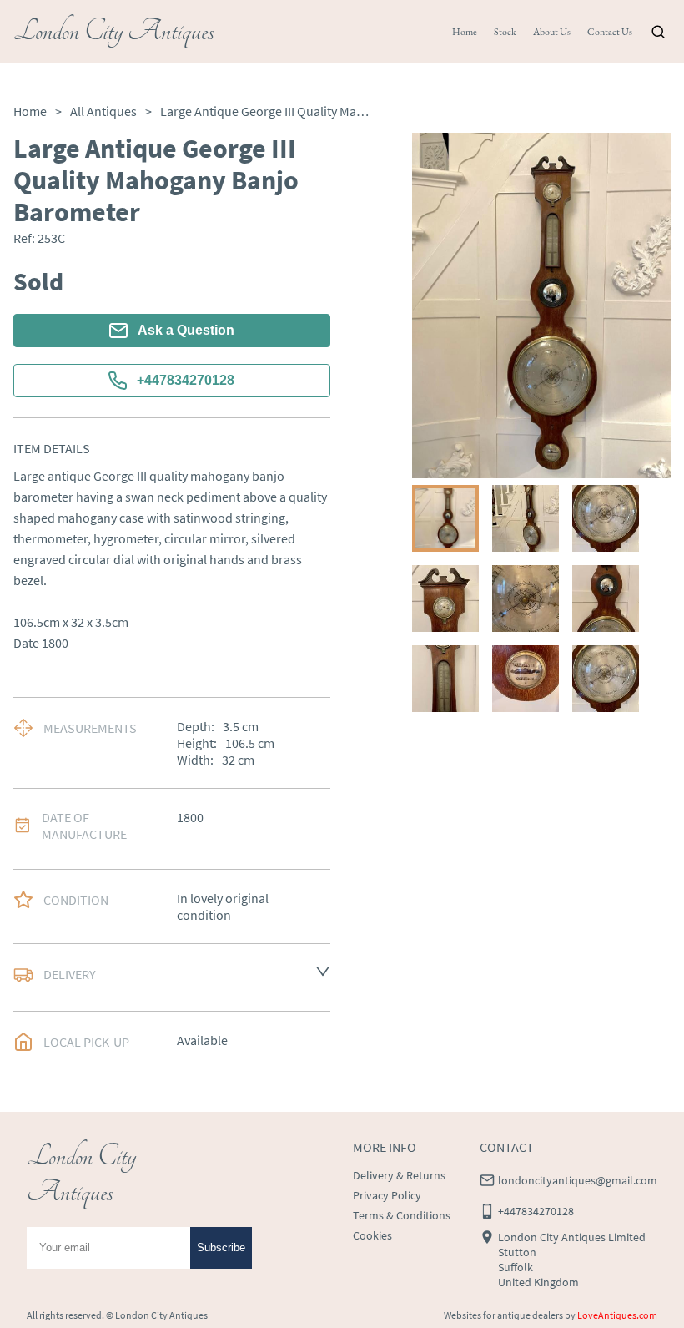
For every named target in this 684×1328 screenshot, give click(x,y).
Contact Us (609, 31)
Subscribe (221, 1247)
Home (464, 31)
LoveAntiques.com (617, 1315)
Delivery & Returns (399, 1175)
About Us (552, 31)
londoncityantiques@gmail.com (577, 1180)
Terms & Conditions (401, 1215)
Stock (505, 31)
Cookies (372, 1235)
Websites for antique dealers (503, 1315)
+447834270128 (185, 380)
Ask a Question (186, 330)
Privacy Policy (387, 1195)
